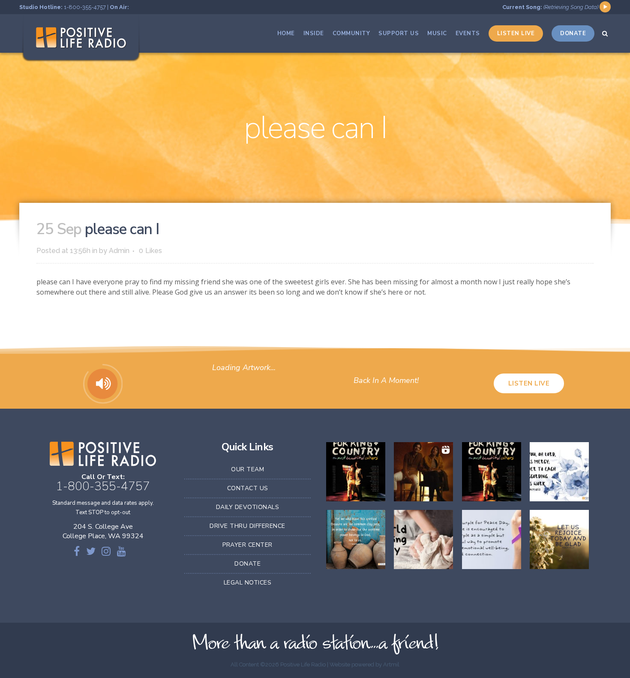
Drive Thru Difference (247, 526)
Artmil (391, 664)
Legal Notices (248, 583)
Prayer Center (247, 545)
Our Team (247, 469)
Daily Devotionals (247, 507)
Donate (247, 564)
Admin (119, 251)
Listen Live (529, 383)
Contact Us (247, 488)
